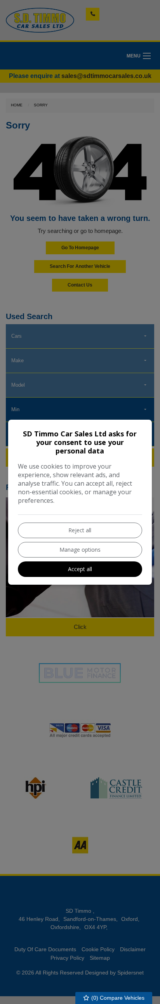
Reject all (79, 530)
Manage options (80, 549)
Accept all (80, 569)
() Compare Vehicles (117, 998)
